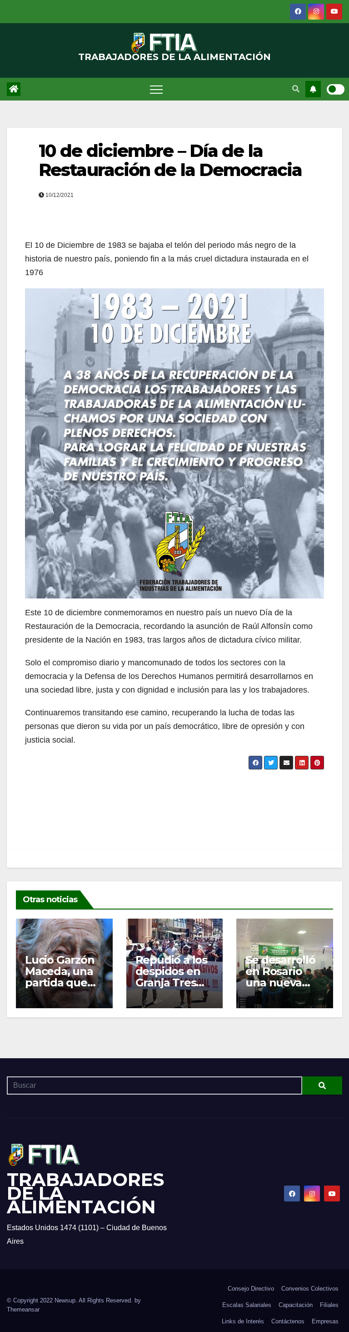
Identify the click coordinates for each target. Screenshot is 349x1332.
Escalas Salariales (246, 1305)
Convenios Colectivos (310, 1288)
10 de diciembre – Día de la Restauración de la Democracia (170, 160)
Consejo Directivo (251, 1288)
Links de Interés (243, 1321)
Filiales (329, 1305)
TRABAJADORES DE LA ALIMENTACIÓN (174, 56)
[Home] (13, 89)
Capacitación (296, 1305)
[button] (295, 89)
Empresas (325, 1321)
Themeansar (23, 1309)
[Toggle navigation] (156, 89)
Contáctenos (287, 1321)
